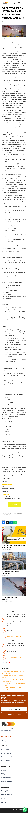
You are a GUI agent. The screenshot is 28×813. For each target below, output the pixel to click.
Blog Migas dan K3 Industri (9, 24)
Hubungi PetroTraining (14, 709)
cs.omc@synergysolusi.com (14, 636)
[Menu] (14, 2)
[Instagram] (6, 662)
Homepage (4, 802)
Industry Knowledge (6, 794)
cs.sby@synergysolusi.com (14, 657)
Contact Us (4, 798)
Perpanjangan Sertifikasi (7, 757)
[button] (19, 2)
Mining (3, 774)
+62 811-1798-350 (6, 736)
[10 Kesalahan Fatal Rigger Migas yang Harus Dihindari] (14, 538)
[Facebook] (3, 662)
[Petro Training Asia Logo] (5, 3)
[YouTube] (9, 662)
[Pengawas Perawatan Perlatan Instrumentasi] (14, 564)
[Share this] (3, 522)
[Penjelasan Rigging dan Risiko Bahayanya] (14, 589)
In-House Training (6, 753)
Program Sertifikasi (6, 760)
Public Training (5, 749)
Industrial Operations (6, 781)
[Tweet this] (7, 522)
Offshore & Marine (6, 777)
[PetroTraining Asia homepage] (14, 724)
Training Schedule (6, 791)
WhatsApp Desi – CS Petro (14, 714)
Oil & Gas (3, 770)
